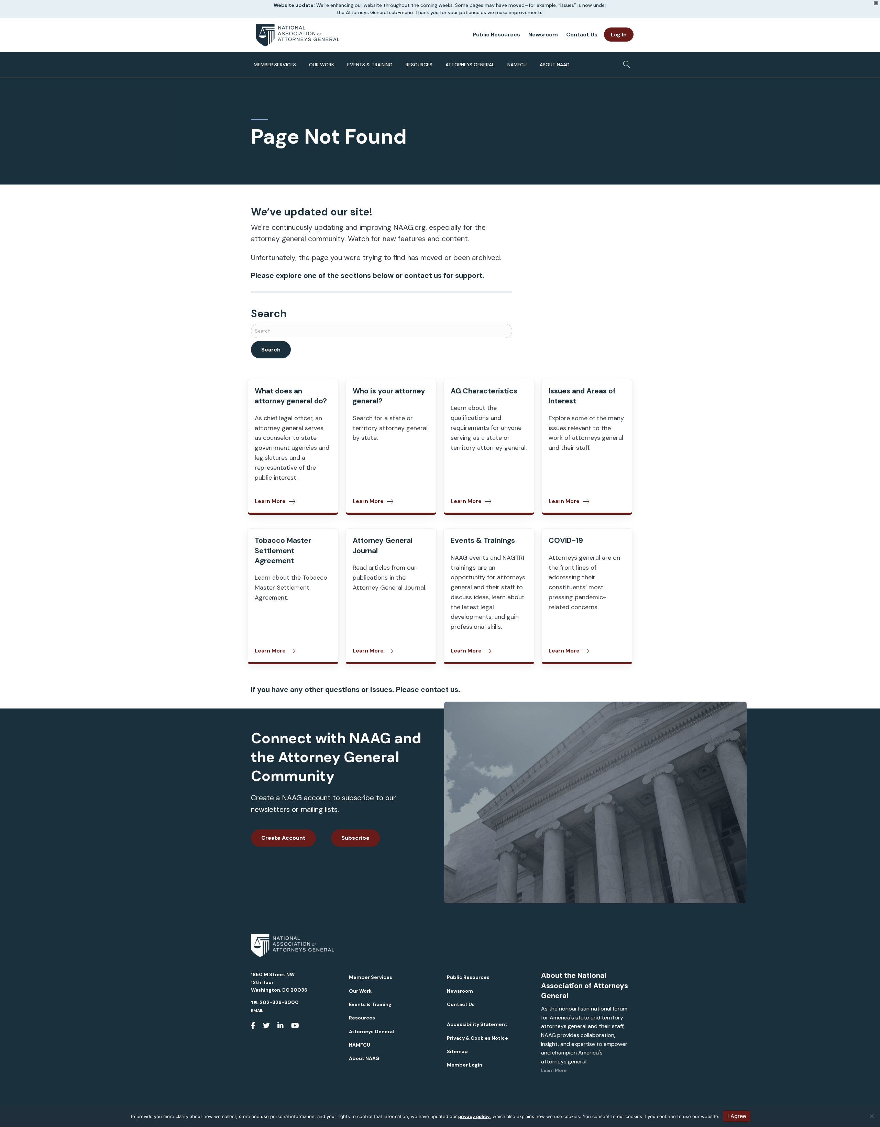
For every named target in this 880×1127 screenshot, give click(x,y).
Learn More (553, 1070)
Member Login (464, 1065)
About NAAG (555, 65)
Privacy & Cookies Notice (477, 1038)
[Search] (624, 62)
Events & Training (370, 65)
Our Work (321, 65)
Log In (619, 34)
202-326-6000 (279, 1002)
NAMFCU (517, 65)
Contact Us (581, 34)
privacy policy (474, 1116)
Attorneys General (470, 65)
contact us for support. (444, 275)
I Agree (736, 1116)
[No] (871, 1116)
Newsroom (543, 34)
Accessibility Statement (477, 1024)
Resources (419, 65)
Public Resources (496, 34)
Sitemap (457, 1051)
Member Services (275, 65)
